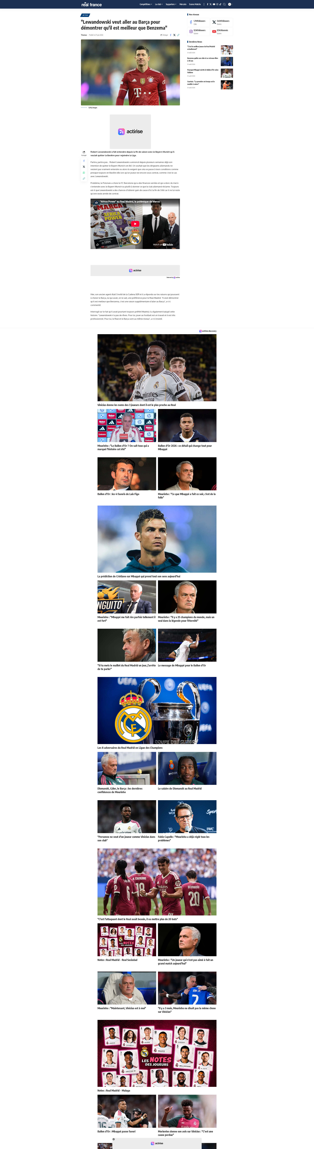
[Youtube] (221, 31)
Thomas (84, 35)
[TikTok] (220, 4)
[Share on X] (174, 35)
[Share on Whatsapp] (84, 173)
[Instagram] (217, 4)
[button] (204, 4)
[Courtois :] (227, 84)
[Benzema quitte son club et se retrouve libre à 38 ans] (227, 61)
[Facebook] (207, 4)
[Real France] (97, 4)
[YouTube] (214, 4)
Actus (85, 15)
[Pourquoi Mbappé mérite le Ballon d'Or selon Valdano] (227, 73)
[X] (210, 4)
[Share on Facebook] (170, 35)
